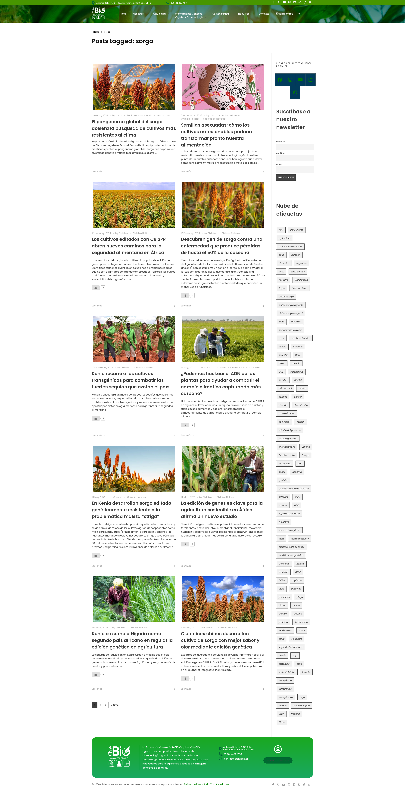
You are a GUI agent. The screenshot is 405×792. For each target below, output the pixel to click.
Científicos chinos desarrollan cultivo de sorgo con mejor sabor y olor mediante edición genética (220, 640)
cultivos (283, 396)
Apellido (280, 153)
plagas (282, 605)
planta (296, 605)
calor (281, 338)
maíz (281, 538)
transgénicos (286, 697)
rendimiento (285, 630)
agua (281, 254)
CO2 (281, 371)
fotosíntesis (285, 463)
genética (283, 480)
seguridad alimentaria (290, 647)
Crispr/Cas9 (285, 388)
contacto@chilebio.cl (236, 758)
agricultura (284, 238)
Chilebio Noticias (133, 115)
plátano (298, 613)
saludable (296, 638)
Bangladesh (301, 279)
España (306, 446)
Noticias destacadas (158, 115)
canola (282, 346)
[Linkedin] (310, 79)
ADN (281, 229)
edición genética (288, 438)
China (282, 363)
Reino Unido (301, 622)
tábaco (283, 705)
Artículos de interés (229, 115)
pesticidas (284, 597)
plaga (300, 597)
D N (118, 115)
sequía (282, 655)
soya (299, 663)
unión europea (301, 705)
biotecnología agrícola (291, 305)
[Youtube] (300, 79)
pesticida (296, 588)
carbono (297, 346)
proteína (283, 622)
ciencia (296, 363)
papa (281, 588)
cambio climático (300, 338)
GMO (297, 497)
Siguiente (105, 705)
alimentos (284, 263)
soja (295, 655)
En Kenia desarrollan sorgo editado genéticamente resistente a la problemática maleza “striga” (131, 510)
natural (300, 563)
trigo (302, 697)
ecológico (284, 421)
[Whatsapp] (295, 92)
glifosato (283, 497)
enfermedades (287, 446)
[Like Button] (173, 171)
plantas (283, 613)
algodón (295, 254)
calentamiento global (290, 330)
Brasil (281, 321)
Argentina (301, 263)
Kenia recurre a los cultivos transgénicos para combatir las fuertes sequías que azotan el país (130, 380)
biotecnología (286, 296)
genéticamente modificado (294, 488)
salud (281, 638)
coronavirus (296, 371)
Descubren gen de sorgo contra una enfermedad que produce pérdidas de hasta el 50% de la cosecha (221, 246)
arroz (281, 271)
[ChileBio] (100, 13)
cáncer (298, 396)
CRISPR (298, 380)
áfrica (282, 722)
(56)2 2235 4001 (179, 2)
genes (282, 472)
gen (300, 463)
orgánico (297, 580)
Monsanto (284, 563)
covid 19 (283, 380)
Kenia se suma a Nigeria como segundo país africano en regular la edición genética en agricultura (132, 640)
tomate (306, 672)
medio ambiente (300, 538)
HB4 (296, 505)
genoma (297, 472)
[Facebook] (280, 79)
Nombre (280, 141)
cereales (283, 355)
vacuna (295, 713)
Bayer (282, 288)
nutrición (283, 572)
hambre (283, 505)
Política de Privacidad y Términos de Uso (206, 784)
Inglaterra (284, 522)
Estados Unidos (287, 455)
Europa (305, 455)
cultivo (302, 388)
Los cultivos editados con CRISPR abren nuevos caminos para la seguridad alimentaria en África (129, 246)
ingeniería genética (289, 513)
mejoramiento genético (292, 547)
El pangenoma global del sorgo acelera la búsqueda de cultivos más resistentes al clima (134, 128)
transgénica (285, 680)
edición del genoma (290, 430)
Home (96, 32)
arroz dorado (298, 271)
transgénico (285, 688)
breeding (296, 321)
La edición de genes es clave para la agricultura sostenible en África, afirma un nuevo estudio (222, 510)
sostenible (284, 663)
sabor (302, 630)
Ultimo (114, 705)
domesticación (287, 413)
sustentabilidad (287, 672)
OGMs (282, 580)
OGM (298, 572)
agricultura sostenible (290, 246)
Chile (298, 355)
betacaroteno (299, 288)
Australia (283, 279)
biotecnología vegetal (290, 313)
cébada (283, 405)
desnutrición (301, 405)
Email (279, 164)
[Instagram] (290, 79)
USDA (281, 713)
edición (300, 421)
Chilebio (123, 233)
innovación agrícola (289, 530)
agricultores (296, 229)
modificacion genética (291, 555)
